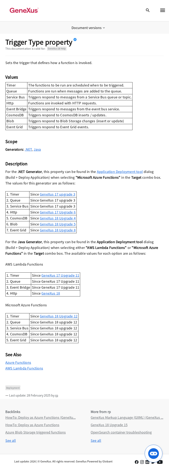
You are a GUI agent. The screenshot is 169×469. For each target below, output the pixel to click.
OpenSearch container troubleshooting (121, 432)
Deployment (13, 387)
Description (16, 164)
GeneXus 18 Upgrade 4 (58, 218)
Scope (11, 141)
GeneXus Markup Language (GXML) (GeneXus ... (127, 417)
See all (10, 440)
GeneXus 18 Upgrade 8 (58, 230)
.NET (28, 149)
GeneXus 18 (50, 293)
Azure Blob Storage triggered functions (35, 432)
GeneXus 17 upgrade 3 (57, 194)
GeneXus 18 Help (57, 48)
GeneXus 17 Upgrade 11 (60, 275)
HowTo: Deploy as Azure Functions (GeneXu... (40, 417)
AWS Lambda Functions (24, 368)
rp (56, 395)
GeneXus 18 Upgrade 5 (58, 224)
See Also (13, 354)
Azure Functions (18, 362)
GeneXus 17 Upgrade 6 (58, 212)
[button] (88, 28)
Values (11, 77)
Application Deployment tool (120, 171)
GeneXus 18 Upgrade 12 (58, 316)
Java (37, 149)
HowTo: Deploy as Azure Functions (32, 424)
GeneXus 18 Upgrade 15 (109, 424)
